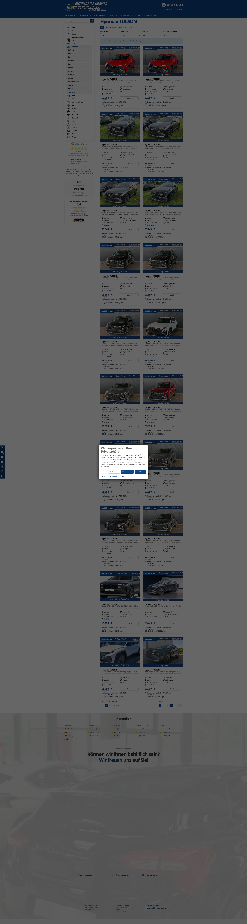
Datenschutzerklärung (109, 476)
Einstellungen (114, 472)
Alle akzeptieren (127, 472)
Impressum (123, 476)
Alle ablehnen (140, 472)
